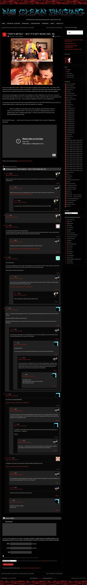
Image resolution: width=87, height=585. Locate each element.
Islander (10, 166)
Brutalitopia (69, 225)
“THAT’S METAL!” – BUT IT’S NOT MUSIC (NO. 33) (31, 34)
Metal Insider (70, 246)
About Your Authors (71, 84)
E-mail (8, 548)
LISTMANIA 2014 (70, 112)
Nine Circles (69, 248)
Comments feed (70, 75)
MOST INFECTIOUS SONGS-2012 (74, 146)
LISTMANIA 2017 (70, 117)
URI (9, 552)
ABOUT (52, 23)
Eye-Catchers (70, 97)
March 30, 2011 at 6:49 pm (20, 425)
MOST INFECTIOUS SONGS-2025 (74, 170)
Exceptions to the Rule (72, 95)
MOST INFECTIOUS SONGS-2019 (74, 159)
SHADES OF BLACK (71, 187)
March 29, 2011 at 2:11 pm (20, 202)
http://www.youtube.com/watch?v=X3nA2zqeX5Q (21, 194)
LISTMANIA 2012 (70, 108)
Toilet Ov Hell (70, 257)
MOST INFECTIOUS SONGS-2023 (74, 166)
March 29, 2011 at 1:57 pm (16, 188)
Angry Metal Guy (70, 219)
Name (8, 543)
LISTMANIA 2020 (70, 123)
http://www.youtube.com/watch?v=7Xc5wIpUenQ (21, 286)
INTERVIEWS (25, 23)
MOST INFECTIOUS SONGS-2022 (74, 164)
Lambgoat (69, 240)
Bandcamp (69, 221)
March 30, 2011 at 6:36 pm (12, 395)
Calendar (69, 91)
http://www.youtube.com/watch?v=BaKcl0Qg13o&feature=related (25, 248)
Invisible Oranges (71, 238)
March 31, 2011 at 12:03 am (16, 502)
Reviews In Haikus (71, 183)
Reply (58, 183)
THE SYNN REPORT (71, 200)
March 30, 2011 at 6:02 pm (12, 309)
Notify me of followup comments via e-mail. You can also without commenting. (37, 560)
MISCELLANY (70, 136)
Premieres (69, 178)
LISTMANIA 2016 (70, 116)
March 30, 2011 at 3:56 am (12, 258)
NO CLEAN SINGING (11, 578)
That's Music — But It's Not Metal (74, 196)
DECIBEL (69, 231)
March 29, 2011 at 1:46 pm (12, 217)
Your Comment (8, 521)
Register (69, 69)
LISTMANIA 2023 (70, 129)
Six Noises (69, 249)
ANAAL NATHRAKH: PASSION (53, 27)
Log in (68, 71)
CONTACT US (59, 23)
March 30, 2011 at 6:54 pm (24, 442)
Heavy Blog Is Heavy (71, 236)
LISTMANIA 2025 (70, 132)
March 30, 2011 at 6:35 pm (20, 344)
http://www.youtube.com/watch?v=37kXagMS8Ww (17, 402)
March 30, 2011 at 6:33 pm (16, 331)
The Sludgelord (70, 255)
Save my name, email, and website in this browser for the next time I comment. (20, 557)
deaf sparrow (70, 229)
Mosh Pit (69, 138)
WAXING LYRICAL (71, 204)
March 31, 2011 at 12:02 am (29, 376)
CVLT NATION (70, 227)
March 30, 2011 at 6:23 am (20, 295)
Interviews (69, 102)
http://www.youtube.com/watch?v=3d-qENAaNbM (17, 466)
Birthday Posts (70, 89)
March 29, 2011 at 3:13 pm (12, 227)
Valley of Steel (70, 263)
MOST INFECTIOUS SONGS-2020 (74, 161)
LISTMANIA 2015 (70, 114)
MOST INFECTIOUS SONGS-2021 (74, 163)
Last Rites (69, 242)
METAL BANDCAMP (71, 244)
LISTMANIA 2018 (70, 119)
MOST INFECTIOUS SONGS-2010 (74, 142)
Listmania (69, 106)
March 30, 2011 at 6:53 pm (12, 459)
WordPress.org (70, 77)
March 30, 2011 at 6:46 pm (16, 410)
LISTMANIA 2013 (70, 110)
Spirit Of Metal (70, 251)
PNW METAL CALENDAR (13, 23)
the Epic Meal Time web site (24, 161)
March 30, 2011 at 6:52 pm (24, 359)
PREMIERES (45, 23)
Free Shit (69, 101)
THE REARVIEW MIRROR (73, 198)
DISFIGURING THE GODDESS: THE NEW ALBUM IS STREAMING (18, 27)
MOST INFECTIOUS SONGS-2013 (74, 147)
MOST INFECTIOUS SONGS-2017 (74, 155)
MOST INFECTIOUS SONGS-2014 (74, 149)
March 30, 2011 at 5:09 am (16, 278)
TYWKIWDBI (69, 261)
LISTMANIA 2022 (70, 127)
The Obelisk (69, 253)
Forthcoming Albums (71, 99)
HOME (3, 23)
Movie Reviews (70, 172)
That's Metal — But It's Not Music (74, 194)
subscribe (45, 560)
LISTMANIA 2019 (70, 121)
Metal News (69, 134)
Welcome (69, 206)
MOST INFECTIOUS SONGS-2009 (74, 140)
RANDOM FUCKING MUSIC (73, 179)
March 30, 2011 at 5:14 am (16, 242)
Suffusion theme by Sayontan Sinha (78, 578)
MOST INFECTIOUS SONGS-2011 (74, 144)
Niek (7, 257)
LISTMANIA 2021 (70, 125)
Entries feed (69, 73)
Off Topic (69, 174)
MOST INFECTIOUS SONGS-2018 (74, 157)
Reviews (69, 181)
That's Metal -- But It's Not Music (16, 36)
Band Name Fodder (71, 87)
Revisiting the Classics (72, 185)
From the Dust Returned (72, 234)
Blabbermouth (70, 223)
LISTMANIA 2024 (70, 131)
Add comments (57, 36)
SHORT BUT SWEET (71, 189)
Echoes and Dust (71, 232)
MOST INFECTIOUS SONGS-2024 (74, 168)
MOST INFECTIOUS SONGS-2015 (74, 151)
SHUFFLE (69, 191)
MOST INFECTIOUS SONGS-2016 (74, 153)
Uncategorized (70, 202)
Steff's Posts (69, 193)
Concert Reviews (70, 93)
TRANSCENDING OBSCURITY (74, 259)
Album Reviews (70, 85)
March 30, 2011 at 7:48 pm (16, 489)
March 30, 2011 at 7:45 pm (16, 474)
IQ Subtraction (70, 104)
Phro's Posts (69, 176)
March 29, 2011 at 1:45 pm (12, 175)
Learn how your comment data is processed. (30, 568)
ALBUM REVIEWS (35, 23)
